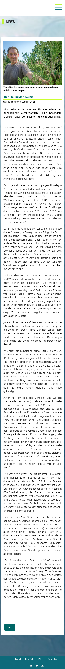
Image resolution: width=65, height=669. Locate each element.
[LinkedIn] (36, 665)
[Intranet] (42, 665)
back (10, 627)
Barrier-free (52, 659)
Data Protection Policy (34, 659)
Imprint (18, 659)
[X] (31, 665)
